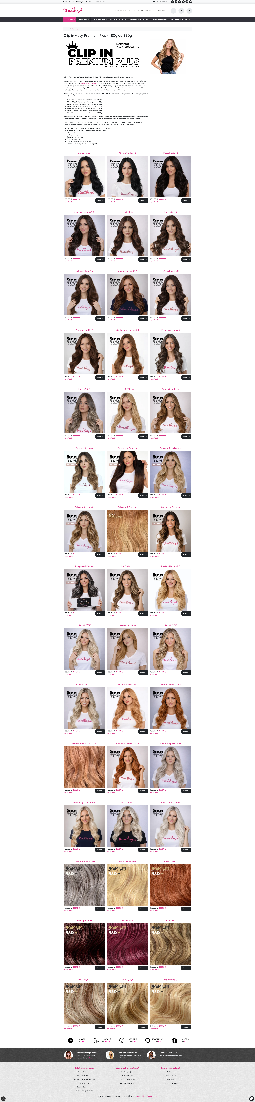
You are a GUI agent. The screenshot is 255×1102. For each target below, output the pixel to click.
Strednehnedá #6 (84, 330)
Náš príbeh (170, 1072)
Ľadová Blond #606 (170, 802)
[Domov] (73, 11)
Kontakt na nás (171, 1075)
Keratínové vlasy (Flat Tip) (139, 20)
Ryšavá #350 (170, 861)
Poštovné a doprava (162, 2)
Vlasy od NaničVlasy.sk (148, 11)
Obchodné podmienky (84, 1087)
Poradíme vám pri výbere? (87, 1053)
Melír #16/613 (84, 625)
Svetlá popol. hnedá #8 (127, 330)
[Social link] (172, 1)
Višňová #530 (127, 920)
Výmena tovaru (84, 1083)
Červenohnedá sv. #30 (170, 684)
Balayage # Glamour (127, 507)
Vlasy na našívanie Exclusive (180, 20)
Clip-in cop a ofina (99, 20)
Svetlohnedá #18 (127, 625)
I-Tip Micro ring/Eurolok (159, 20)
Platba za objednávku (84, 1075)
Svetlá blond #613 (127, 861)
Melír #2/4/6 (170, 212)
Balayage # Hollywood (170, 448)
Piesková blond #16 (170, 566)
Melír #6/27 (170, 920)
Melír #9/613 (84, 389)
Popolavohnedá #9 (170, 330)
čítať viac (90, 1058)
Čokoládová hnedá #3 (84, 212)
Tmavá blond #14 (170, 389)
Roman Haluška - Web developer (146, 1096)
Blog (159, 11)
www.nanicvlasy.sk (101, 2)
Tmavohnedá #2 (170, 153)
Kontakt (164, 11)
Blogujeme (170, 1079)
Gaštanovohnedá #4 (84, 271)
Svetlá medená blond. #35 (84, 743)
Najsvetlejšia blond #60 (84, 802)
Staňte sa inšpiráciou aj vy (127, 1079)
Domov (67, 29)
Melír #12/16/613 (128, 979)
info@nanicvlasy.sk (84, 2)
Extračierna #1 (84, 153)
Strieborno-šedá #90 (84, 861)
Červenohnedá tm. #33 (127, 743)
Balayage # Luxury (84, 448)
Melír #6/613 (84, 979)
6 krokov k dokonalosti (171, 1083)
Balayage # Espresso (128, 448)
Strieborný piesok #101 (170, 743)
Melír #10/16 (128, 389)
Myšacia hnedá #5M (170, 271)
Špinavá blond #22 (85, 684)
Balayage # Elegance (170, 507)
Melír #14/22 (127, 566)
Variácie (100, 200)
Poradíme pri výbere (120, 11)
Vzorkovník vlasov (134, 11)
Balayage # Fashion (84, 566)
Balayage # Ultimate (84, 507)
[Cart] (181, 11)
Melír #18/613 (170, 625)
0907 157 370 (69, 2)
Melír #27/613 (170, 979)
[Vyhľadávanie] (173, 11)
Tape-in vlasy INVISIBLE (118, 20)
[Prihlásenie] (189, 11)
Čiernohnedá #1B (127, 153)
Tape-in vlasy (82, 20)
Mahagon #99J (84, 920)
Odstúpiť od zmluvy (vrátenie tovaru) (84, 1079)
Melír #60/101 (127, 802)
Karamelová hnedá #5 (127, 271)
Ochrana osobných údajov (84, 1091)
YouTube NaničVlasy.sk (127, 1083)
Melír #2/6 (128, 212)
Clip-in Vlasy (69, 20)
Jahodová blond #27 (127, 684)
